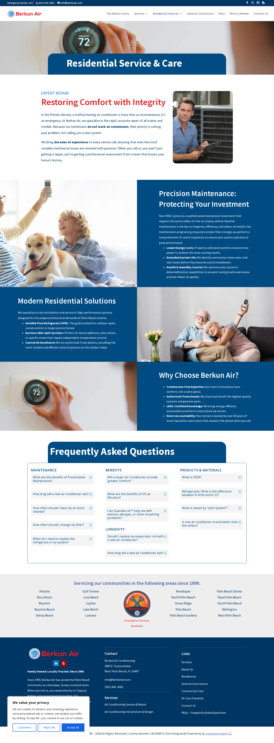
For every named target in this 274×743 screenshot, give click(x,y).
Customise (24, 727)
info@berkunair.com (118, 679)
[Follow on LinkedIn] (56, 663)
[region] (48, 716)
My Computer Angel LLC (217, 733)
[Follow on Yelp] (64, 663)
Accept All (73, 727)
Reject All (49, 727)
